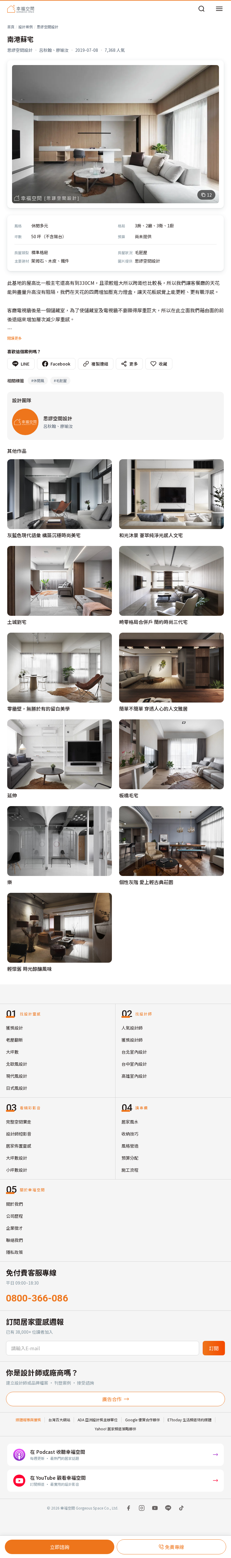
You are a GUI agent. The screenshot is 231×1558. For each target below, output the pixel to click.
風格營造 (130, 1146)
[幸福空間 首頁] (20, 9)
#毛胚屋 (60, 380)
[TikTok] (181, 1508)
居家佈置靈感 (18, 1146)
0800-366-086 (37, 1298)
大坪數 (12, 1052)
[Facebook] (128, 1508)
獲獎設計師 (132, 1040)
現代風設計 (16, 1076)
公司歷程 (14, 1216)
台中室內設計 (134, 1064)
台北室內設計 (134, 1052)
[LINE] (168, 1508)
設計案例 (25, 26)
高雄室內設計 (134, 1076)
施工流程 (130, 1170)
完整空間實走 (18, 1122)
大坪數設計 (16, 1158)
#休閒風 (37, 380)
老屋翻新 (14, 1040)
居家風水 (130, 1122)
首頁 (10, 26)
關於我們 (14, 1204)
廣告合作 (112, 1399)
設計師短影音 (18, 1134)
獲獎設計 (14, 1028)
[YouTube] (155, 1508)
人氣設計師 (132, 1028)
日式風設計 (16, 1088)
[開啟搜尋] (201, 8)
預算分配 (130, 1158)
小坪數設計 (16, 1170)
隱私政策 (14, 1252)
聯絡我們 (14, 1240)
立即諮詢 (59, 1546)
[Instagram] (142, 1508)
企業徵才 (14, 1228)
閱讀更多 (14, 338)
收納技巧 (130, 1134)
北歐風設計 (16, 1064)
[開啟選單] (219, 8)
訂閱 (214, 1348)
